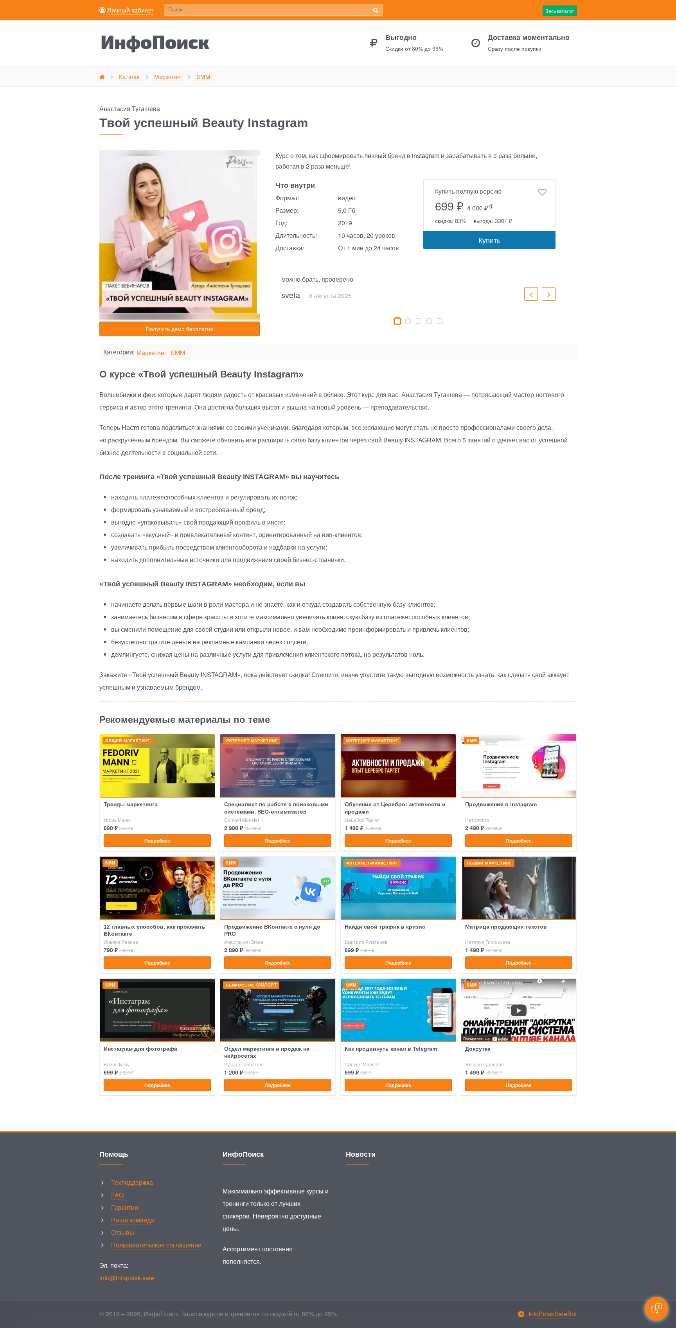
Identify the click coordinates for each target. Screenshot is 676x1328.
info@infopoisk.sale (126, 1277)
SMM (178, 353)
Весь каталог (559, 10)
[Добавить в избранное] (542, 192)
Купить (489, 240)
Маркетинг (152, 353)
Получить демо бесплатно (179, 328)
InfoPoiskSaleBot (553, 1313)
